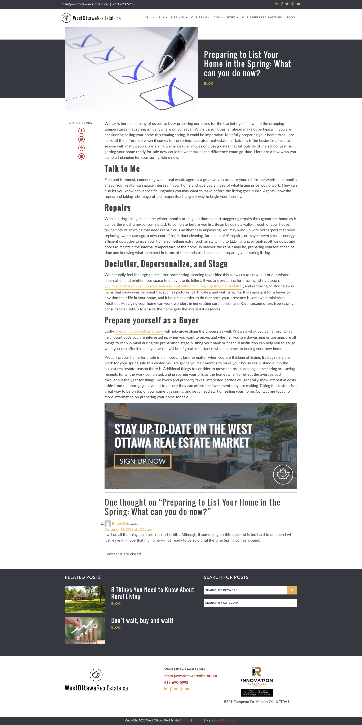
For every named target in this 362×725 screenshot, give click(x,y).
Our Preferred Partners (262, 17)
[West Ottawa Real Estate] (96, 680)
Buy (162, 17)
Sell (148, 17)
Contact (198, 720)
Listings (178, 17)
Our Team (199, 17)
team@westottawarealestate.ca (85, 4)
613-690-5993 (123, 4)
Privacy (185, 720)
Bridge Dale (121, 523)
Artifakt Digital (227, 720)
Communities (225, 17)
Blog (291, 17)
